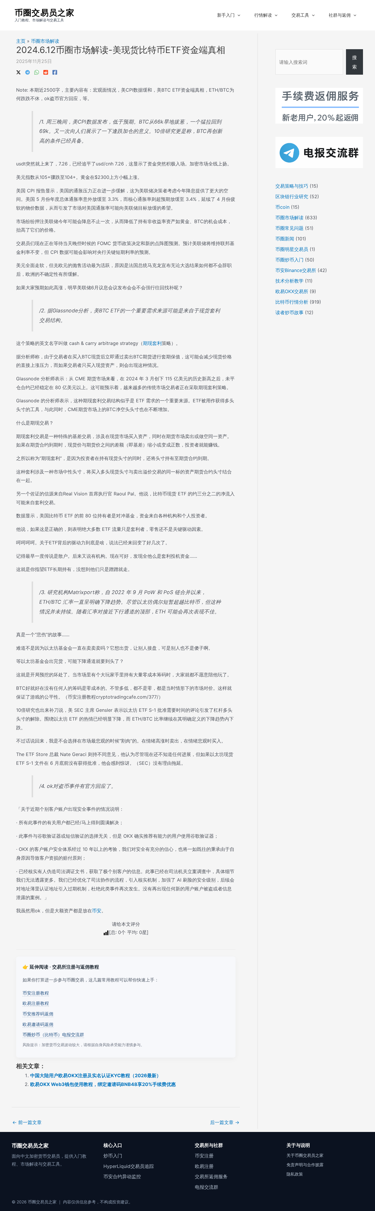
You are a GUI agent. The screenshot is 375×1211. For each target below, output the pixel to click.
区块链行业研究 (291, 196)
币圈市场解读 (45, 41)
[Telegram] (27, 72)
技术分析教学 (289, 281)
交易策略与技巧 (291, 186)
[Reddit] (45, 72)
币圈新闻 (284, 239)
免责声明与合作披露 (305, 1164)
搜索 (354, 62)
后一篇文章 (224, 1122)
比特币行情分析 (291, 302)
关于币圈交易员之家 (305, 1155)
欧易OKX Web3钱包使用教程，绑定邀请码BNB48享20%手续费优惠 (103, 1084)
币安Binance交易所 (295, 270)
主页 (20, 41)
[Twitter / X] (18, 72)
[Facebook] (54, 72)
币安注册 (204, 1156)
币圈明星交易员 (291, 249)
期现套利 (152, 343)
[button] (237, 15)
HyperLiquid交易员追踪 (128, 1166)
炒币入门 (112, 1156)
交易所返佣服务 (211, 1176)
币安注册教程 (36, 993)
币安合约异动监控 (122, 1176)
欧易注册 (204, 1166)
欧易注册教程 (36, 1003)
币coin (282, 207)
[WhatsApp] (36, 72)
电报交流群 (206, 1187)
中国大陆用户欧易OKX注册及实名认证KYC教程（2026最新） (95, 1075)
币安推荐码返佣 (38, 1014)
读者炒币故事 (289, 312)
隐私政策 (295, 1173)
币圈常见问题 (289, 228)
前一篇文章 (27, 1122)
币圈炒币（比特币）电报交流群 (53, 1034)
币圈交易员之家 (44, 13)
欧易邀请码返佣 (38, 1024)
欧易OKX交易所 (291, 291)
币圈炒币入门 (289, 260)
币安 (96, 911)
